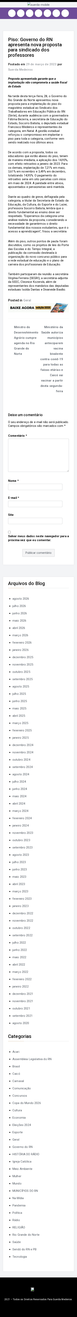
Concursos (19, 1095)
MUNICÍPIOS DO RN (25, 1191)
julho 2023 (19, 862)
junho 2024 (19, 789)
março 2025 (20, 723)
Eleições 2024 (21, 1125)
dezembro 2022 (22, 913)
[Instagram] (12, 13)
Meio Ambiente (22, 1169)
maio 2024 (19, 796)
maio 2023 (19, 877)
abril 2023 (18, 884)
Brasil (16, 1066)
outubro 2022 (21, 928)
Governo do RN (22, 1147)
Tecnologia (19, 1256)
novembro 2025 (22, 664)
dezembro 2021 (22, 994)
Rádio (16, 1220)
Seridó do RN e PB (24, 1249)
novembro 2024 (22, 752)
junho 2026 (19, 613)
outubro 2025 (21, 672)
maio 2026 (19, 620)
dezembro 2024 (22, 745)
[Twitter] (29, 13)
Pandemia (18, 1205)
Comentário (17, 435)
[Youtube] (38, 13)
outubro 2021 (21, 1008)
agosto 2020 (20, 1023)
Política (17, 1213)
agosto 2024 (20, 774)
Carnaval (18, 1081)
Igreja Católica (21, 1161)
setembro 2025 (22, 679)
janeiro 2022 (20, 986)
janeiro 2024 (20, 825)
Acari (15, 1052)
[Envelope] (65, 13)
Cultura (17, 1110)
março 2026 (20, 635)
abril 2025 (18, 716)
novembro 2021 (22, 1001)
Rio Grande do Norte (25, 1235)
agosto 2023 (20, 855)
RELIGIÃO (18, 1227)
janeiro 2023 (20, 906)
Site (11, 515)
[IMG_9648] (38, 307)
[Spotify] (47, 13)
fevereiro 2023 (22, 898)
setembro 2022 (22, 935)
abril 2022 (18, 964)
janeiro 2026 (20, 650)
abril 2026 (18, 628)
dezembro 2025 (22, 657)
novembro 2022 (22, 920)
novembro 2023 (22, 833)
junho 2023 (19, 869)
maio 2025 (19, 708)
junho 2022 (19, 950)
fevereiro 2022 (22, 979)
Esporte (17, 1132)
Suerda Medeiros (20, 69)
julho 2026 (19, 606)
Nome (13, 481)
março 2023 (20, 891)
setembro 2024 (22, 767)
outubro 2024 (21, 759)
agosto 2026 (20, 598)
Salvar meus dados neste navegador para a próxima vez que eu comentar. (38, 538)
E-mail (13, 498)
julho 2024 (19, 781)
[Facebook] (20, 13)
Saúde (16, 1242)
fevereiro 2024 (22, 818)
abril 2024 (18, 803)
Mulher (16, 1176)
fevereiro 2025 (22, 730)
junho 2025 (19, 701)
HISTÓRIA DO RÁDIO (25, 1154)
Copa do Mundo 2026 (26, 1103)
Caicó (16, 1074)
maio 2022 (19, 957)
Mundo (17, 1183)
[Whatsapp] (56, 13)
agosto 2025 (20, 686)
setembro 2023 (22, 847)
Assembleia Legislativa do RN (32, 1059)
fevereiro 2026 (22, 642)
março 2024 (20, 811)
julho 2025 (19, 694)
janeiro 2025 (20, 737)
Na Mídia (18, 1198)
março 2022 (20, 972)
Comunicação (21, 1088)
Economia (19, 1117)
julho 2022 (19, 942)
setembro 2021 (22, 1016)
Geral (27, 300)
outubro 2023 (21, 840)
